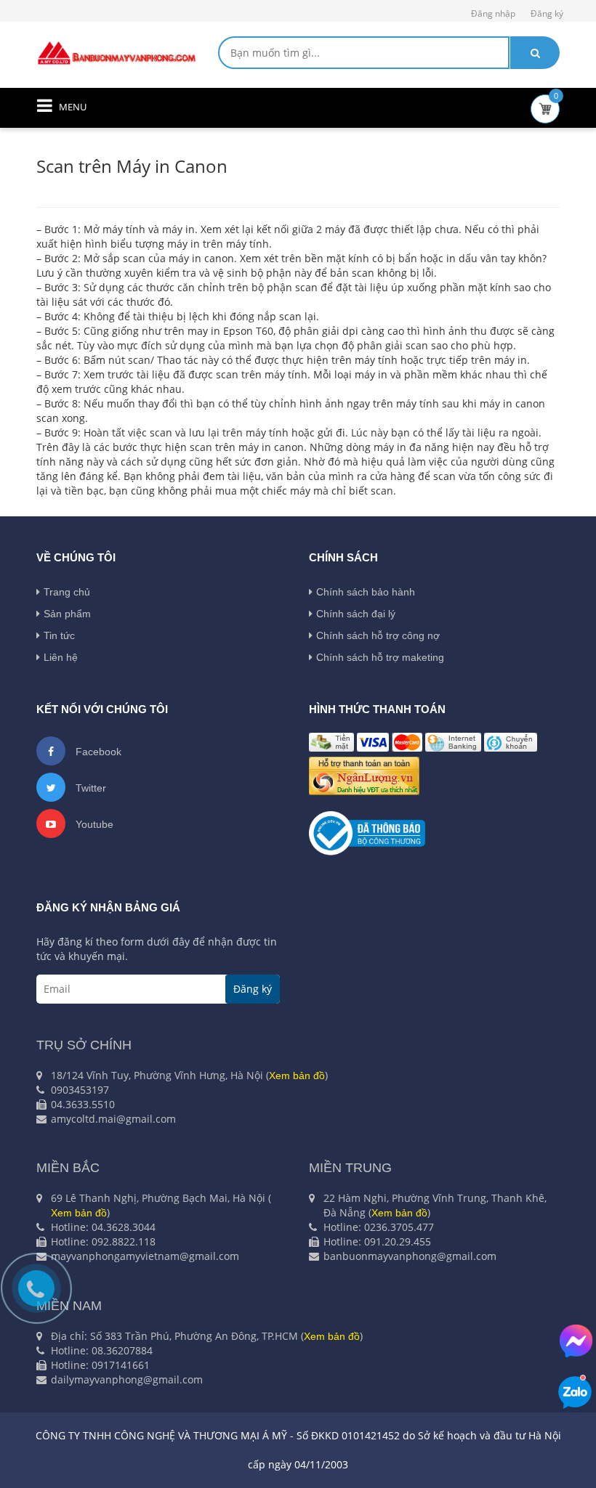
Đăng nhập (493, 13)
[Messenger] (576, 1341)
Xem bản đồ (297, 1075)
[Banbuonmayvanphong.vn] (116, 52)
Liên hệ (61, 657)
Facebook (97, 751)
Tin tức (59, 635)
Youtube (93, 824)
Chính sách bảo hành (365, 592)
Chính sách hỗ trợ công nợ (378, 635)
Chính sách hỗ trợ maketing (380, 657)
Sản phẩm (67, 613)
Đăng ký (547, 13)
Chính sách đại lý (355, 613)
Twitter (89, 788)
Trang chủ (67, 592)
